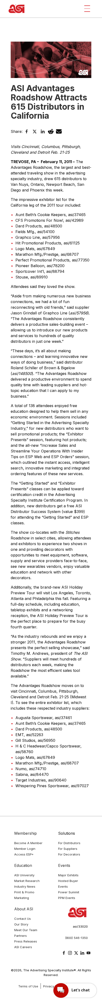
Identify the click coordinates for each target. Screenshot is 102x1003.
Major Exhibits (68, 875)
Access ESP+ (24, 854)
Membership (25, 833)
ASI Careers (23, 947)
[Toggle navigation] (87, 9)
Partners (20, 936)
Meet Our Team (25, 930)
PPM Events (66, 898)
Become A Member (28, 843)
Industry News (24, 886)
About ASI (23, 909)
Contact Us (22, 919)
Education (23, 865)
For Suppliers (67, 849)
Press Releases (25, 941)
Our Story (21, 924)
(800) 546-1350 (76, 938)
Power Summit (68, 892)
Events (64, 865)
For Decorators (69, 854)
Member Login (24, 849)
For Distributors (69, 843)
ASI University (24, 875)
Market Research (27, 881)
